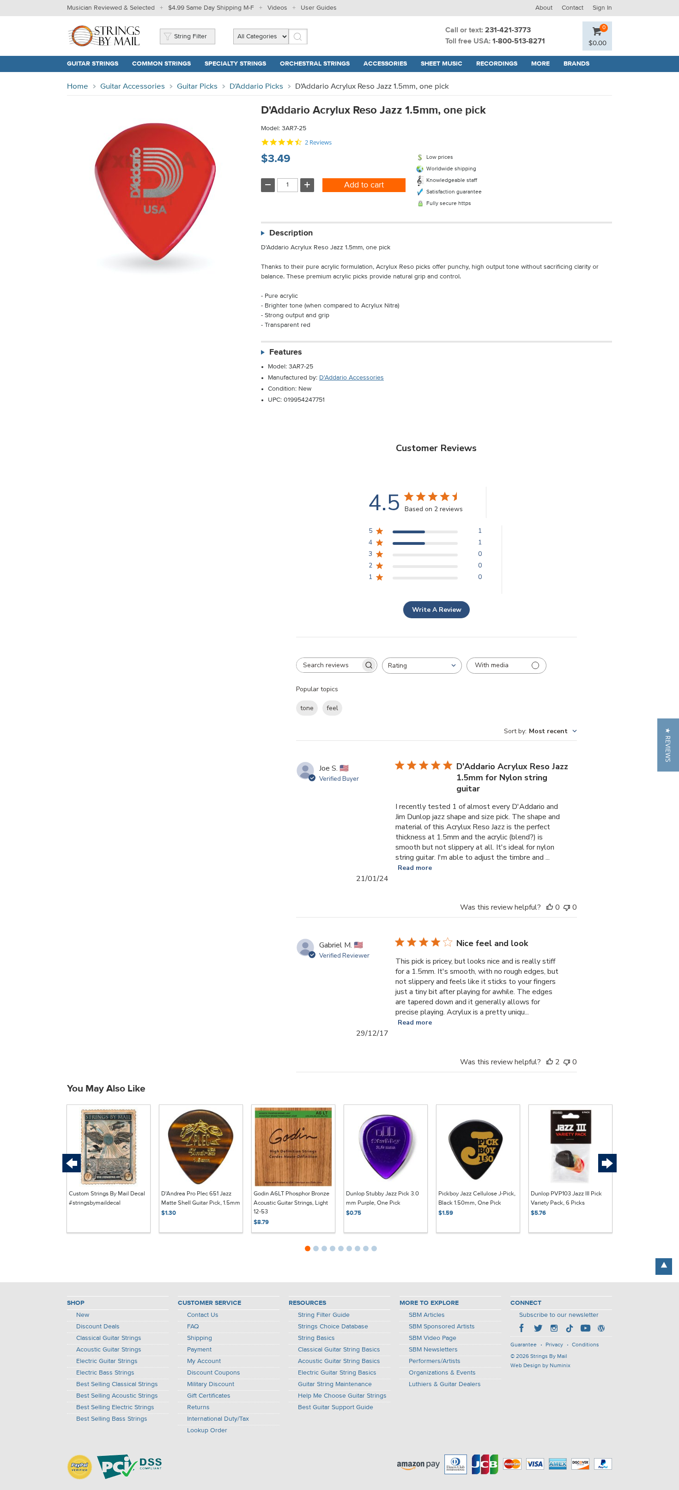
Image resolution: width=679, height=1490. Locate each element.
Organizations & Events (442, 1372)
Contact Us (202, 1315)
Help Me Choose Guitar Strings (342, 1396)
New (82, 1315)
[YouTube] (585, 1329)
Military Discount (210, 1384)
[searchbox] (328, 665)
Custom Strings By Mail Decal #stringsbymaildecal (107, 1198)
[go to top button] (663, 1266)
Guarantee (523, 1345)
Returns (198, 1407)
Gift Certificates (208, 1396)
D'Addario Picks (256, 86)
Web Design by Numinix (540, 1366)
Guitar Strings (92, 63)
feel (332, 708)
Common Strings (161, 63)
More (540, 63)
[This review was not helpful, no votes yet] (567, 907)
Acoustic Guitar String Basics (339, 1361)
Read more (415, 867)
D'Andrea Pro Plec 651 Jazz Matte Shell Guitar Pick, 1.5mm (200, 1198)
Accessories (385, 63)
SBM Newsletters (433, 1349)
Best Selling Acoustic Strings (117, 1396)
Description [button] (291, 233)
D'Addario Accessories (351, 377)
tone (307, 708)
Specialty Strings (235, 63)
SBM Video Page (432, 1338)
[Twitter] (538, 1329)
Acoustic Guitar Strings (108, 1349)
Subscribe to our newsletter (559, 1315)
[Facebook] (522, 1329)
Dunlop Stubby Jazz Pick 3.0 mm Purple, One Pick (382, 1198)
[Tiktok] (569, 1329)
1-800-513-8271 (518, 41)
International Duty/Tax (218, 1419)
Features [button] (285, 352)
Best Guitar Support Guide (335, 1407)
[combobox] (422, 666)
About (543, 8)
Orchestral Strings (315, 63)
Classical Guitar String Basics (339, 1349)
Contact (572, 8)
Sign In (602, 8)
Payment (199, 1349)
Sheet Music (441, 63)
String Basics (316, 1338)
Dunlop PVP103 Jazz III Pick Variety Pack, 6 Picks (566, 1198)
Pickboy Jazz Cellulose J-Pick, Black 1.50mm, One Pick (476, 1198)
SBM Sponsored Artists (442, 1326)
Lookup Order (207, 1430)
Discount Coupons (213, 1372)
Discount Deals (98, 1326)
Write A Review (436, 609)
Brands (576, 63)
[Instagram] (554, 1329)
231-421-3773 (508, 30)
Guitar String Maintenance (335, 1384)
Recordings (496, 63)
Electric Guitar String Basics (337, 1372)
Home (77, 86)
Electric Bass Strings (105, 1372)
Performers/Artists (435, 1361)
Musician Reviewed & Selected (111, 8)
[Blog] (601, 1329)
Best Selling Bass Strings (111, 1419)
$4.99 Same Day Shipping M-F (211, 8)
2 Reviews (318, 142)
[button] (668, 745)
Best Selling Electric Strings (115, 1407)
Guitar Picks (197, 86)
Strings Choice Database (333, 1326)
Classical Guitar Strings (108, 1338)
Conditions (585, 1345)
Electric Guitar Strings (107, 1361)
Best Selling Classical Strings (117, 1384)
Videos (277, 8)
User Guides (319, 8)
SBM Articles (427, 1315)
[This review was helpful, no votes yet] (549, 907)
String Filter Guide (324, 1315)
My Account (204, 1361)
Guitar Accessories (132, 86)
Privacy (554, 1345)
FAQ (193, 1326)
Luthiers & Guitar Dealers (445, 1384)
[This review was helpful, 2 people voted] (549, 1062)
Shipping (199, 1338)
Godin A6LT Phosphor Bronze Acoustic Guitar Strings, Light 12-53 (291, 1203)
